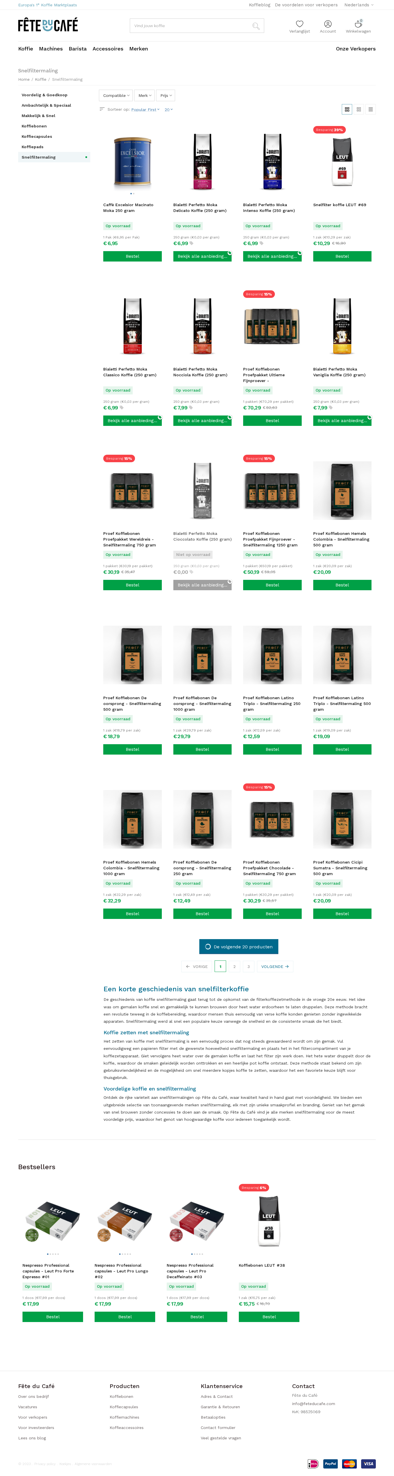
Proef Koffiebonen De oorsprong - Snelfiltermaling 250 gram (202, 868)
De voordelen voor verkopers (306, 4)
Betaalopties (213, 1417)
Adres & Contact (217, 1396)
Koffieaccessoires (127, 1427)
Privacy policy (45, 1464)
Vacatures (27, 1406)
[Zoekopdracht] (257, 25)
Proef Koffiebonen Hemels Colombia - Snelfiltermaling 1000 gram (131, 868)
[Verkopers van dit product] (191, 244)
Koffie (40, 79)
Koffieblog (260, 4)
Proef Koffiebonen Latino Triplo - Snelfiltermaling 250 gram (272, 703)
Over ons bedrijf (33, 1396)
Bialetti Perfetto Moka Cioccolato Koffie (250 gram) (202, 536)
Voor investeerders (36, 1427)
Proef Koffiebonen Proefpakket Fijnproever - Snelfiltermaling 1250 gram (270, 539)
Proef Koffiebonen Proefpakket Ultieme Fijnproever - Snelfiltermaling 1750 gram (270, 375)
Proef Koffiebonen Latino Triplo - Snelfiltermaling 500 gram (342, 703)
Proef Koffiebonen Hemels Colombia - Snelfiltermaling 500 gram (341, 539)
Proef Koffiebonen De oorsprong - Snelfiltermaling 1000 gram (202, 703)
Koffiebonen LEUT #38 (262, 1265)
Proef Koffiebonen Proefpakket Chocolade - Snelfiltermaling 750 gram (269, 868)
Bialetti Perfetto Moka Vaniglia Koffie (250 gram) (339, 372)
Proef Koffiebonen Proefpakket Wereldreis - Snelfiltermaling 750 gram (129, 539)
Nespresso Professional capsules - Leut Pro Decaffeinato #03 (190, 1271)
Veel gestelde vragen (221, 1438)
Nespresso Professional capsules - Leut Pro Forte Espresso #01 (48, 1271)
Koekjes (65, 1464)
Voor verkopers (32, 1417)
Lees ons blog (32, 1438)
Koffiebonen (121, 1396)
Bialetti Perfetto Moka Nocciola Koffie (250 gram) (200, 372)
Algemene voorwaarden (93, 1464)
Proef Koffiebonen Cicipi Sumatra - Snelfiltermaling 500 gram (340, 868)
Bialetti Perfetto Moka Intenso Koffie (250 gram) (269, 207)
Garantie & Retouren (220, 1406)
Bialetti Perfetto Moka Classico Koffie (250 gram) (129, 372)
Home (24, 79)
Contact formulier (218, 1427)
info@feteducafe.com (313, 1403)
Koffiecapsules (124, 1406)
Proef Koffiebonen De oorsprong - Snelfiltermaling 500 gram (132, 703)
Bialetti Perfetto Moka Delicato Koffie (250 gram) (199, 207)
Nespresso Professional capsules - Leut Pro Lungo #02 (121, 1271)
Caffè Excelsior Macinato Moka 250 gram (128, 207)
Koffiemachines (124, 1417)
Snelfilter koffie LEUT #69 (339, 204)
